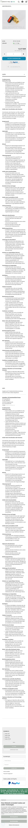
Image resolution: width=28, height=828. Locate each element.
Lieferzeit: (4, 43)
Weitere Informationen (14, 825)
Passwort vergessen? (8, 773)
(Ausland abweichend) (17, 44)
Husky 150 (7, 737)
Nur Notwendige (14, 821)
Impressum (3, 800)
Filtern (14, 746)
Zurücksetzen (14, 749)
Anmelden (14, 768)
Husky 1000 (7, 735)
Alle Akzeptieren (14, 816)
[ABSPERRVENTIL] (14, 19)
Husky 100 (7, 733)
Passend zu (6, 731)
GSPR (4, 74)
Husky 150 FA (8, 739)
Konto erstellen (6, 771)
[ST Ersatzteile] (7, 2)
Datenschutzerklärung (9, 813)
